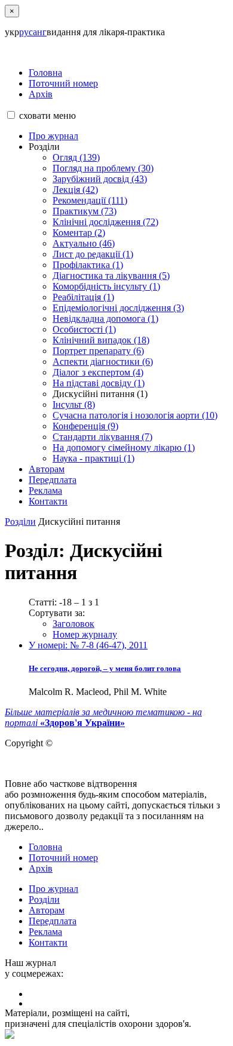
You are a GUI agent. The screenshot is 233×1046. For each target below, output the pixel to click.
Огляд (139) (76, 157)
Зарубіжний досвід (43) (100, 179)
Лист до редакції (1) (93, 254)
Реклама (45, 490)
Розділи (20, 521)
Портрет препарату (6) (98, 351)
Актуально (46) (84, 243)
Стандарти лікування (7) (102, 437)
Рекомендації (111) (90, 200)
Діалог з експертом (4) (98, 372)
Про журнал (53, 136)
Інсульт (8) (74, 404)
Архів (41, 94)
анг (40, 32)
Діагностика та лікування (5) (111, 275)
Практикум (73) (84, 211)
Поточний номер (63, 83)
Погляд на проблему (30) (103, 168)
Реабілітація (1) (83, 297)
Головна (45, 72)
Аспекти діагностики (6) (103, 361)
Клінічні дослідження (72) (105, 222)
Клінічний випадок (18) (101, 340)
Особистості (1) (84, 329)
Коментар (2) (79, 232)
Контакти (48, 501)
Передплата (52, 480)
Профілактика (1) (88, 265)
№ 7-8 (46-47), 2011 (88, 645)
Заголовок (73, 624)
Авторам (47, 469)
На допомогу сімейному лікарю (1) (124, 447)
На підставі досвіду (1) (99, 383)
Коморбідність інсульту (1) (106, 286)
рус (26, 32)
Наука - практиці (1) (93, 458)
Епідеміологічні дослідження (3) (118, 308)
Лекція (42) (75, 189)
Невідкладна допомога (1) (105, 318)
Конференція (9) (85, 426)
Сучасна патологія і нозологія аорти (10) (135, 415)
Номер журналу (85, 634)
